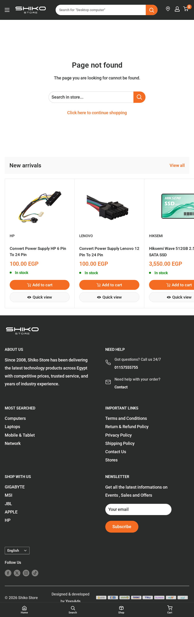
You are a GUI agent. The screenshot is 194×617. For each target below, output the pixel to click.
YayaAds (73, 601)
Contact (121, 387)
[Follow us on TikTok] (35, 572)
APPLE (11, 511)
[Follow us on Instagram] (26, 572)
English (13, 550)
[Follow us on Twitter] (17, 572)
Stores (111, 459)
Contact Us (115, 451)
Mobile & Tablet (20, 435)
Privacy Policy (118, 435)
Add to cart (42, 284)
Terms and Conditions (126, 418)
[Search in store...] (139, 97)
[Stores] (168, 8)
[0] (186, 8)
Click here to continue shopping (97, 112)
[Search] (152, 10)
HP (12, 236)
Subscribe (121, 526)
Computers (15, 418)
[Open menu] (7, 10)
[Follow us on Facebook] (8, 572)
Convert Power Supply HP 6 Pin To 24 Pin (38, 251)
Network (13, 443)
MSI (8, 495)
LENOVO (86, 236)
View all (178, 165)
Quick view (42, 297)
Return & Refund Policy (127, 426)
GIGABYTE (15, 486)
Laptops (12, 426)
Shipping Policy (120, 443)
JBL (8, 503)
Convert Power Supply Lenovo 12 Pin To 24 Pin (109, 251)
